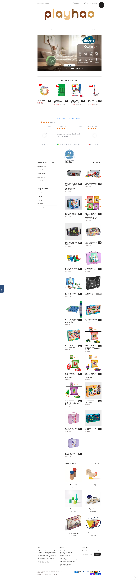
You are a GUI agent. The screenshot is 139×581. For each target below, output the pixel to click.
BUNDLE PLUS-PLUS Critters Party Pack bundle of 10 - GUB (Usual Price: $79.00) (92, 375)
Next (98, 53)
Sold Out (99, 293)
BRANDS (80, 26)
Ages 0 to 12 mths (42, 166)
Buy (49, 100)
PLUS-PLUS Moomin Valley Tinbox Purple (90, 269)
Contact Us (53, 571)
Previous (40, 53)
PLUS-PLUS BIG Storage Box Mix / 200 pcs (91, 242)
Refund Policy (40, 572)
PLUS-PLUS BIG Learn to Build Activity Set (71, 346)
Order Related (81, 29)
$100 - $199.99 (41, 207)
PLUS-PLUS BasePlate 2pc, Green (58, 101)
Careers (43, 571)
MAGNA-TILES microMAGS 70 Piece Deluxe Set (75, 101)
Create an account (45, 3)
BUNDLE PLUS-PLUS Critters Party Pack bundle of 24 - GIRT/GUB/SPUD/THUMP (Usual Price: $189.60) (92, 216)
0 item (90, 3)
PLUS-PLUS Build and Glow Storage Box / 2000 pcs (71, 243)
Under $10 (40, 193)
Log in (39, 3)
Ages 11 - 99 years (42, 180)
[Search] (84, 3)
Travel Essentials (89, 26)
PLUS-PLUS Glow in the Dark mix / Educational (91, 184)
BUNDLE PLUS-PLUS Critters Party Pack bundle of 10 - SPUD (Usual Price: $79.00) (72, 375)
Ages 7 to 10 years (42, 177)
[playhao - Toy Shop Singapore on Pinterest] (45, 562)
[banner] (69, 14)
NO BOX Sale (48, 26)
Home (72, 29)
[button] (44, 135)
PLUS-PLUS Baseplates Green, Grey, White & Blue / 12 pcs (71, 321)
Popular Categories (49, 29)
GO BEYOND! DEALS (70, 26)
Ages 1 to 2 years (42, 170)
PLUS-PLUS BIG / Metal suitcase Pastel (71, 429)
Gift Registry (91, 29)
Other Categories (62, 29)
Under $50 (40, 200)
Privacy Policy (59, 571)
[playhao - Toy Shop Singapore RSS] (48, 562)
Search (39, 571)
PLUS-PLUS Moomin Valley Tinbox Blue (70, 294)
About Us (48, 571)
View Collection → (97, 162)
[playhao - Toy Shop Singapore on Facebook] (40, 562)
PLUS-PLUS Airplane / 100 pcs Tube (93, 101)
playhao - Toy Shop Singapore (51, 574)
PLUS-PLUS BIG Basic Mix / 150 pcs (90, 401)
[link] (69, 144)
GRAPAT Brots (41, 100)
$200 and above (41, 211)
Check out (95, 3)
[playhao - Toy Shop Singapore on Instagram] (43, 562)
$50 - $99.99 (40, 203)
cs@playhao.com (67, 564)
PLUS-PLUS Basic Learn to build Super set (91, 320)
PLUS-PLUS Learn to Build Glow (90, 429)
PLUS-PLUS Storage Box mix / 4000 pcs (70, 214)
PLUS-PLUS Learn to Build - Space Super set (89, 295)
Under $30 (40, 196)
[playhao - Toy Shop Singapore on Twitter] (38, 562)
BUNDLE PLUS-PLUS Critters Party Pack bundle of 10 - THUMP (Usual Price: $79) (92, 347)
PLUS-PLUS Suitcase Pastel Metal (70, 454)
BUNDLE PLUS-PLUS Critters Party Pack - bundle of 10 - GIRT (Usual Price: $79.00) (72, 402)
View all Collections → (96, 464)
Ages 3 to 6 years (42, 173)
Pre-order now (58, 26)
